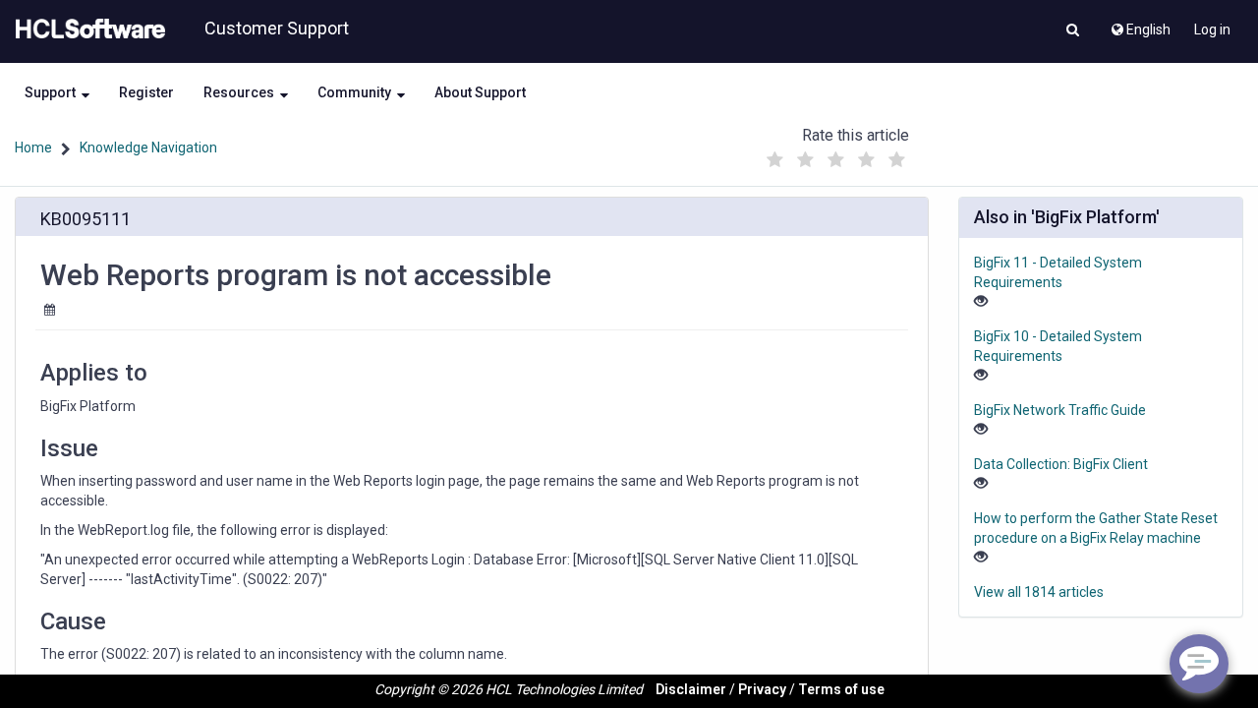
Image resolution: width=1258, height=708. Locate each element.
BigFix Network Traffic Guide (1060, 410)
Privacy (762, 689)
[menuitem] (1139, 24)
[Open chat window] (1199, 663)
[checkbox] (775, 160)
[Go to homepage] (86, 29)
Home (33, 147)
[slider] (836, 155)
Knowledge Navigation (148, 147)
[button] (1072, 31)
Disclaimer (691, 689)
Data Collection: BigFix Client (1061, 464)
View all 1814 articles (1039, 592)
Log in (1212, 29)
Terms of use (841, 689)
